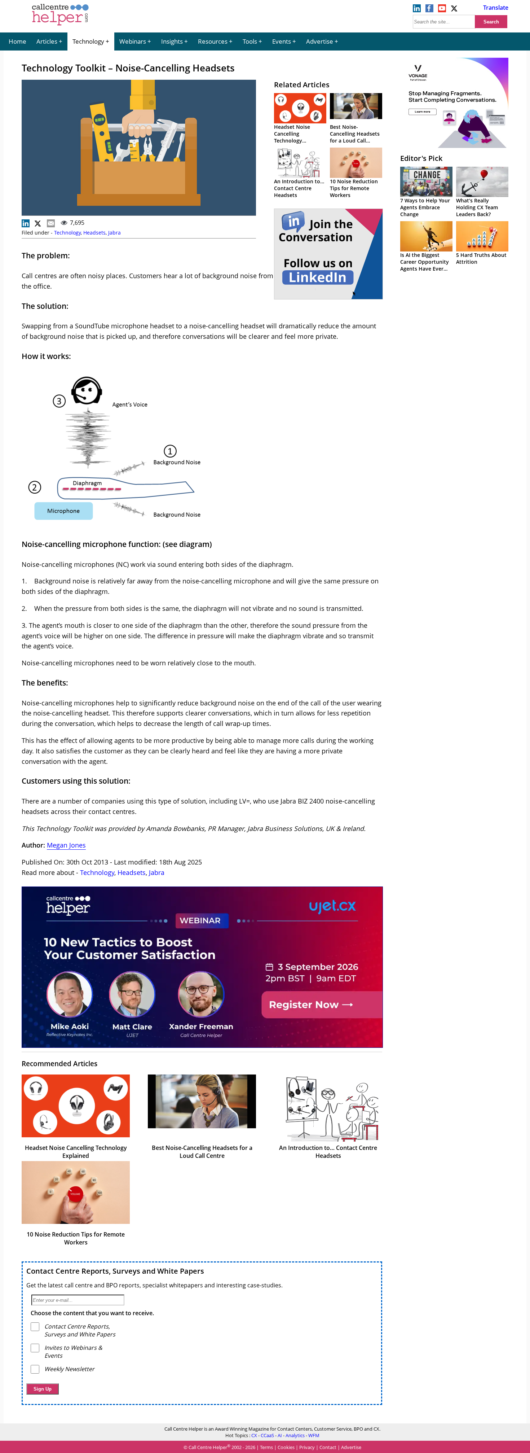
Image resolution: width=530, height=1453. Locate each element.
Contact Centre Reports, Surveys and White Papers (115, 1271)
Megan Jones (66, 845)
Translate (495, 8)
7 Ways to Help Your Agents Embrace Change (425, 207)
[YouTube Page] (442, 10)
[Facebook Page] (429, 10)
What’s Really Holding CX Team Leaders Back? (477, 207)
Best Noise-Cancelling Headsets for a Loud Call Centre (355, 137)
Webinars (132, 41)
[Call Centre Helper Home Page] (60, 26)
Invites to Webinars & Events (73, 1352)
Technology (88, 41)
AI (280, 1435)
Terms (266, 1447)
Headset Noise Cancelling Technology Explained (292, 137)
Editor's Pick (421, 158)
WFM (313, 1435)
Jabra (114, 232)
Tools (250, 41)
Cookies (286, 1447)
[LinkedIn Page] (417, 10)
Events (281, 41)
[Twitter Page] (455, 10)
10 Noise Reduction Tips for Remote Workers (354, 188)
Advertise (319, 41)
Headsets (94, 232)
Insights (172, 41)
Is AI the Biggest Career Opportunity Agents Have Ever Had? (424, 265)
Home (17, 41)
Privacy (307, 1447)
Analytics (295, 1435)
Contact (327, 1447)
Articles (46, 41)
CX (254, 1435)
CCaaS (267, 1435)
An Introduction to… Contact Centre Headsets (299, 188)
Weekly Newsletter (69, 1369)
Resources (213, 41)
